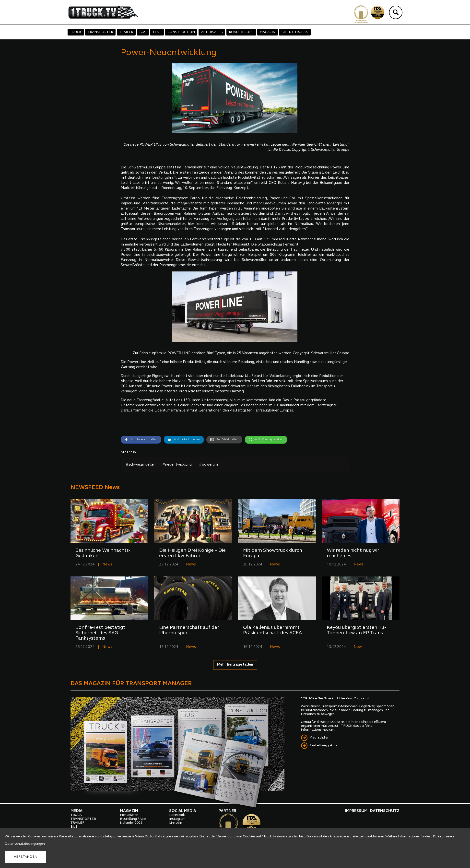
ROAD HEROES (241, 32)
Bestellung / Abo (323, 745)
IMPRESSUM (356, 811)
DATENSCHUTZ (385, 811)
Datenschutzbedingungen (25, 844)
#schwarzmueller (140, 465)
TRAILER (126, 32)
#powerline (209, 465)
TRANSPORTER (100, 32)
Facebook (177, 815)
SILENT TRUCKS (295, 32)
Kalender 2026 (131, 823)
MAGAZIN (267, 32)
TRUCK (76, 32)
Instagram (177, 819)
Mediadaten (319, 737)
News (107, 564)
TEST (157, 32)
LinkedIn (175, 823)
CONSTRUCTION (181, 32)
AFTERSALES (212, 32)
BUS (142, 32)
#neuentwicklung (177, 465)
